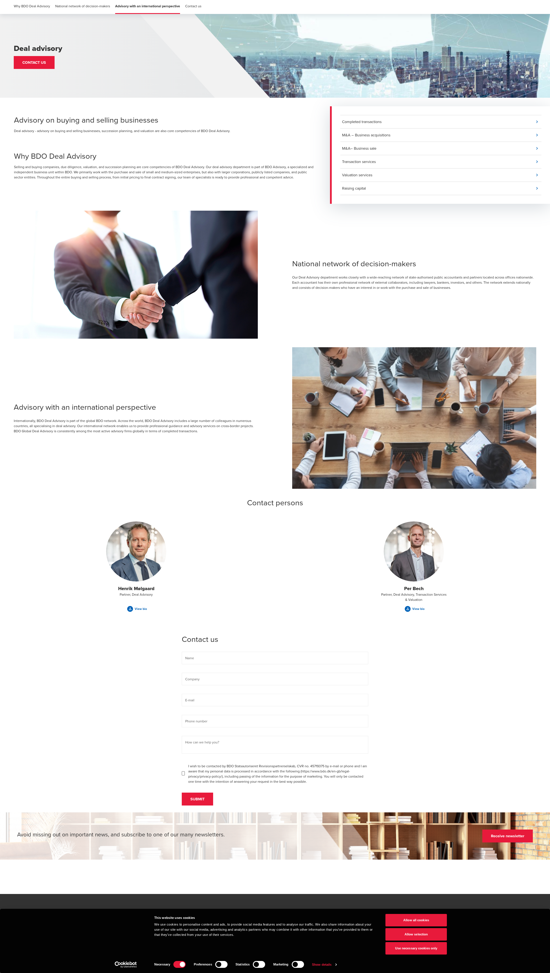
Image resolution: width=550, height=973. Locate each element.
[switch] (221, 964)
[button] (34, 62)
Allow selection (416, 934)
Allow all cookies (416, 920)
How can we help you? (202, 742)
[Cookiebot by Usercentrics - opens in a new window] (126, 964)
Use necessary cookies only (416, 948)
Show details (322, 964)
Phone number (196, 721)
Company (192, 679)
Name (189, 658)
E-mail (189, 700)
